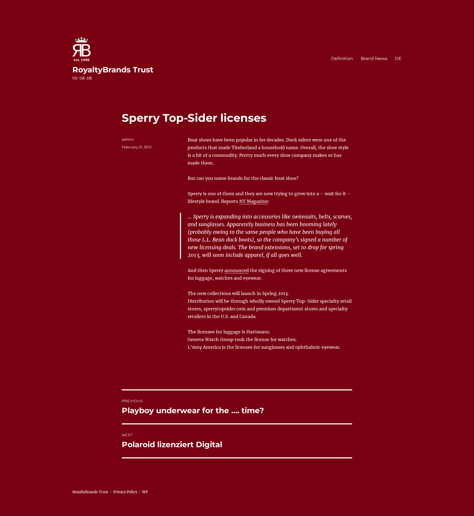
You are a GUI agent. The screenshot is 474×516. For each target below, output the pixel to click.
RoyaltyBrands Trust (112, 69)
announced (236, 270)
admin (128, 139)
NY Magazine (253, 201)
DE (398, 58)
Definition (342, 58)
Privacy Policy (125, 492)
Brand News (374, 58)
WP (145, 492)
